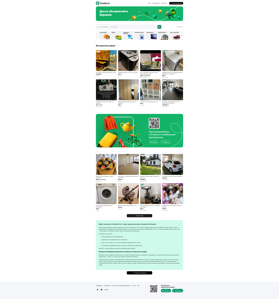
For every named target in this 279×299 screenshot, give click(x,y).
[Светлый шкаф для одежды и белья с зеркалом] (128, 93)
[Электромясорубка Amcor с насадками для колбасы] (150, 197)
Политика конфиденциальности (121, 285)
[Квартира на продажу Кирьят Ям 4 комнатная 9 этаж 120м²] (172, 93)
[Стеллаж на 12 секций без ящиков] (150, 92)
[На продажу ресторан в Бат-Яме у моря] (106, 63)
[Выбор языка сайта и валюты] (149, 3)
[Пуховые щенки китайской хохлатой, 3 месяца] (172, 197)
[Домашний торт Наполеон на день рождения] (106, 168)
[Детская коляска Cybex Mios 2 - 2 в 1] (128, 196)
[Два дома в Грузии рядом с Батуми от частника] (150, 168)
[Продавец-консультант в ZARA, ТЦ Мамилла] (106, 93)
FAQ (138, 285)
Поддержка (99, 285)
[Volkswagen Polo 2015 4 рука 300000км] (172, 167)
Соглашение (107, 285)
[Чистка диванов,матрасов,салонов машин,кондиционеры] (150, 64)
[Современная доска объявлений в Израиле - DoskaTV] (103, 3)
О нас (134, 285)
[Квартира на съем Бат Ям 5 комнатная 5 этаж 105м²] (128, 168)
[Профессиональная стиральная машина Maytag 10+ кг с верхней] (172, 64)
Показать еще (139, 215)
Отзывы (106, 289)
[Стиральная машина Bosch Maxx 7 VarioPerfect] (106, 197)
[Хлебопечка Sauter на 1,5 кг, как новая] (128, 63)
